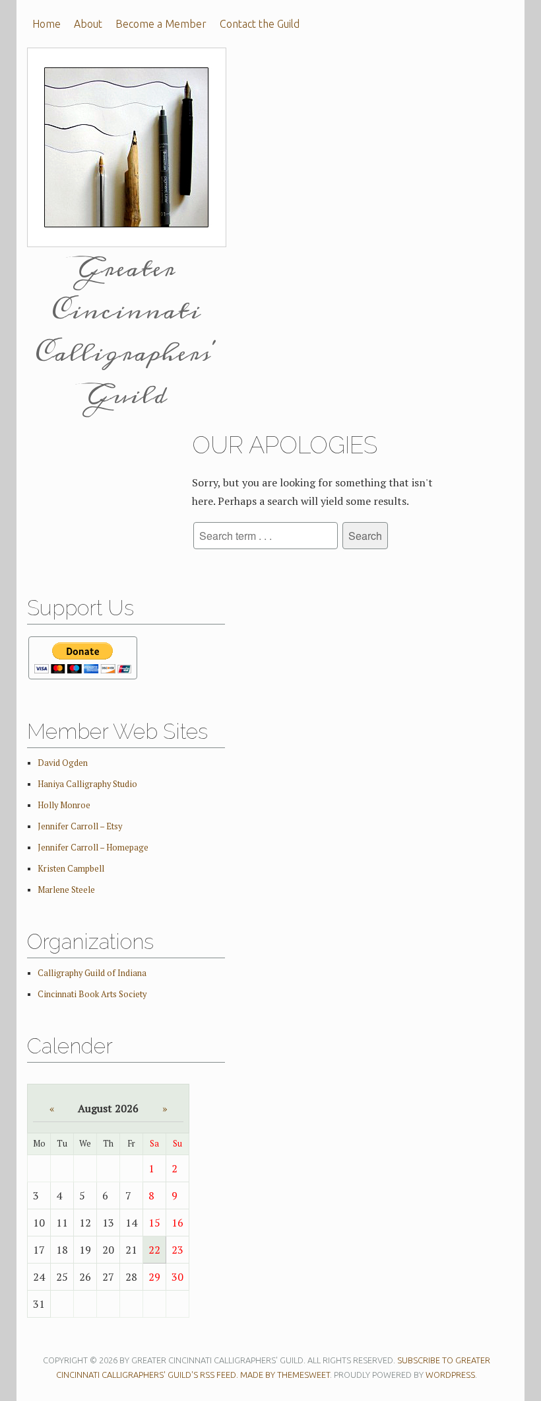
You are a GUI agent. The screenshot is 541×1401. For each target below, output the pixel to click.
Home (46, 24)
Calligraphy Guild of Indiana (92, 973)
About (88, 24)
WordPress (450, 1374)
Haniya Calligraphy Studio (87, 784)
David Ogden (63, 763)
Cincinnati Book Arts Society (92, 994)
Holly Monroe (64, 805)
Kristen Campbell (71, 868)
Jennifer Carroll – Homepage (93, 847)
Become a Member (161, 24)
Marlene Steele (66, 889)
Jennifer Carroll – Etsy (80, 826)
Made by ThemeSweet (285, 1374)
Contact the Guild (260, 24)
